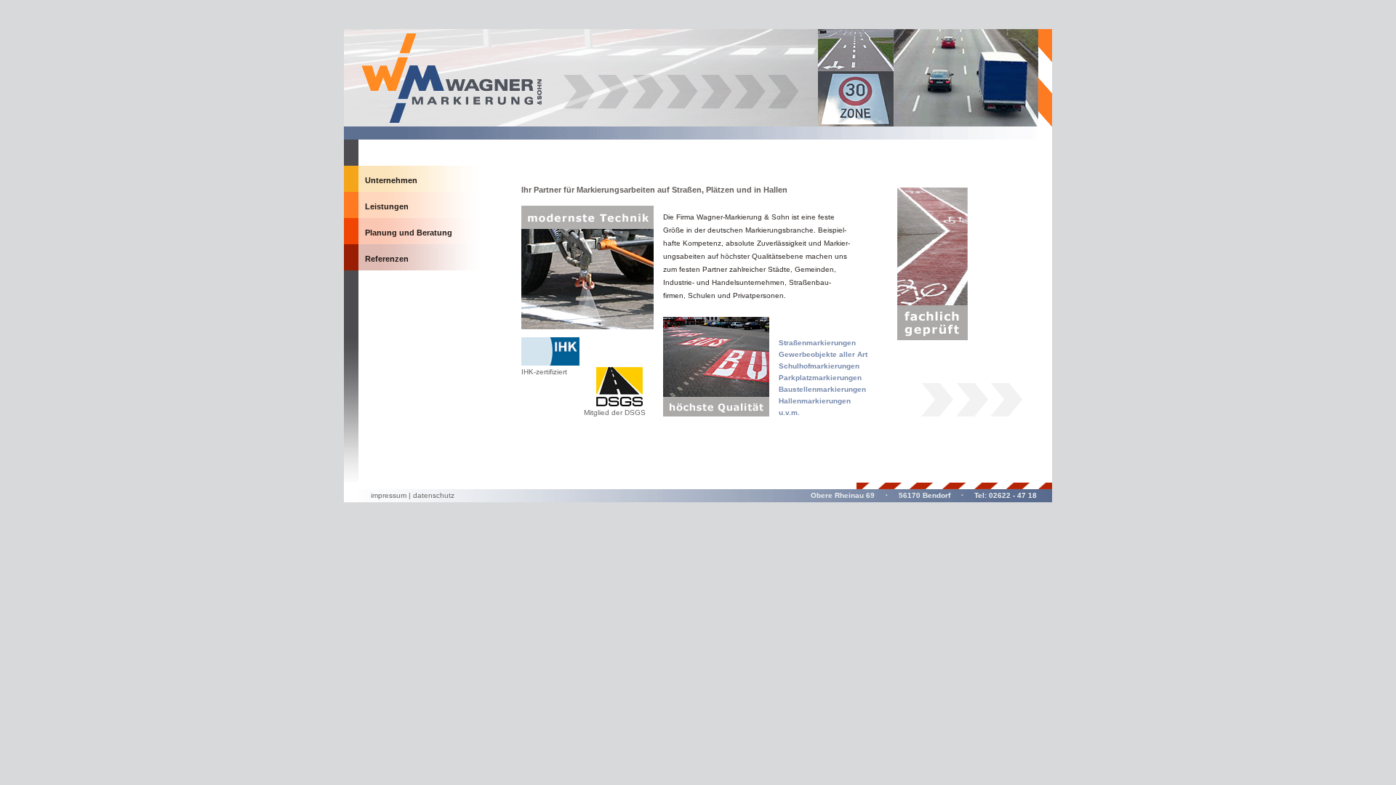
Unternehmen (391, 180)
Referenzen (387, 258)
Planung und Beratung (408, 232)
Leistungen (387, 206)
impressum (388, 495)
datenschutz (433, 495)
